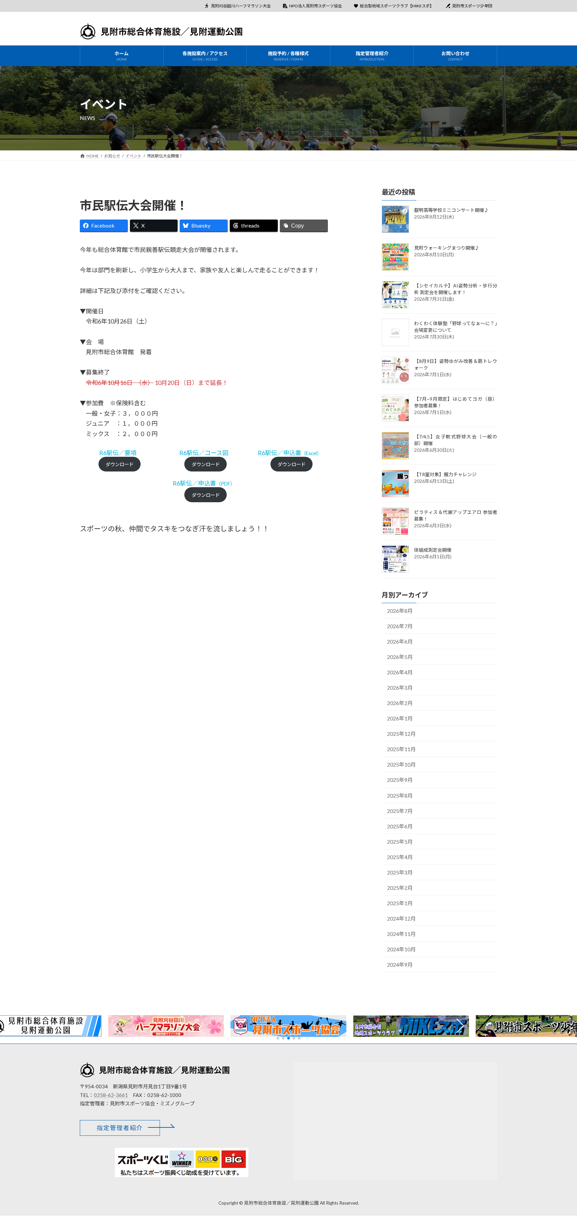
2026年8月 (400, 610)
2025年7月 (400, 810)
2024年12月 (401, 918)
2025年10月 (401, 764)
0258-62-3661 (111, 1095)
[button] (460, 1025)
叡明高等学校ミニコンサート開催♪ (451, 210)
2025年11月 (401, 749)
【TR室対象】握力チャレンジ (445, 474)
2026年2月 (400, 703)
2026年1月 (400, 718)
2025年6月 (400, 826)
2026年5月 (400, 657)
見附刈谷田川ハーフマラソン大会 (241, 5)
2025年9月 (400, 780)
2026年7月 (400, 626)
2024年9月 (400, 964)
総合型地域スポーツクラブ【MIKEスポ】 (397, 5)
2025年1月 (400, 903)
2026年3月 (400, 687)
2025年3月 (400, 872)
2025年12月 (401, 733)
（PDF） (204, 484)
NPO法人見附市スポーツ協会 (315, 5)
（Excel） (290, 453)
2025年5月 (400, 841)
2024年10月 (401, 949)
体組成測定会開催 (432, 549)
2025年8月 (400, 795)
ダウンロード (120, 464)
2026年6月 (400, 641)
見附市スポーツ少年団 (472, 5)
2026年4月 (400, 672)
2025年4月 (400, 856)
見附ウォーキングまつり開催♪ (446, 247)
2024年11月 (401, 933)
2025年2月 (400, 887)
